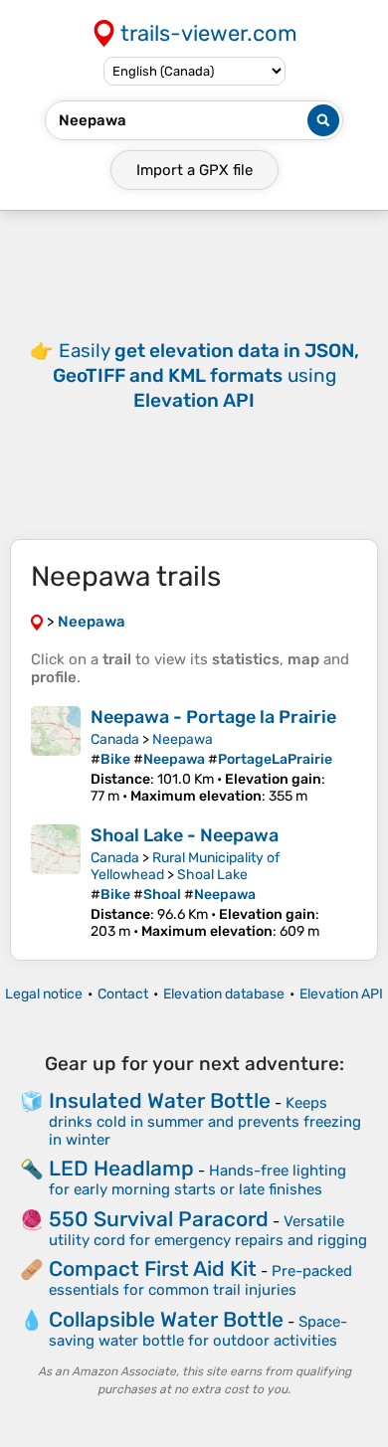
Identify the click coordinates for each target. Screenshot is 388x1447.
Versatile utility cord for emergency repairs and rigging (208, 1230)
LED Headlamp (121, 1168)
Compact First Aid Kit (153, 1268)
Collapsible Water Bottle (166, 1319)
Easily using (206, 375)
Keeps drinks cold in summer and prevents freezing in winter (205, 1121)
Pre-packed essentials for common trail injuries (200, 1280)
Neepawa (182, 739)
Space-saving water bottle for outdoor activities (198, 1331)
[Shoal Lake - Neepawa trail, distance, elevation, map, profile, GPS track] (56, 882)
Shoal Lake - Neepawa (185, 835)
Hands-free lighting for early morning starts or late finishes (197, 1180)
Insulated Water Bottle (160, 1100)
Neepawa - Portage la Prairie (213, 717)
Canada (115, 739)
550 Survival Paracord (159, 1218)
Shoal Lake (212, 874)
